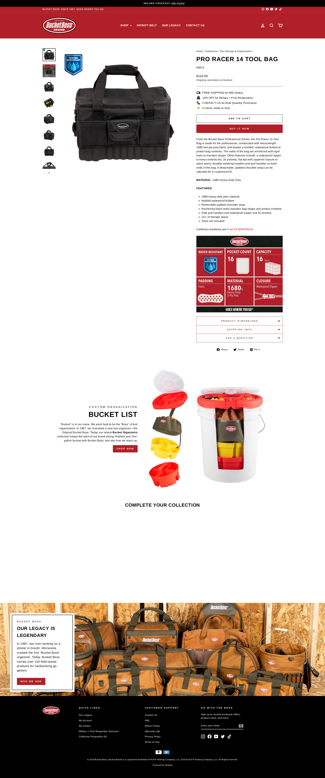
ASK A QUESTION (239, 338)
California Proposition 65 (93, 736)
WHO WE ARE (31, 681)
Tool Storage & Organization (236, 51)
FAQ (147, 720)
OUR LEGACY (171, 25)
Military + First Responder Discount (98, 731)
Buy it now (240, 128)
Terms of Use (152, 742)
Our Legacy (85, 715)
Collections (211, 51)
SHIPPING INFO (239, 329)
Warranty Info (152, 731)
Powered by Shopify (162, 765)
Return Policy (152, 726)
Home (199, 51)
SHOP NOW (125, 448)
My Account (85, 720)
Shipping (201, 80)
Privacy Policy (153, 736)
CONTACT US (195, 25)
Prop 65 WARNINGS (240, 229)
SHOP (124, 25)
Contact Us (151, 715)
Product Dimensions (239, 321)
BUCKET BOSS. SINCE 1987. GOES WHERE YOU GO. (73, 9)
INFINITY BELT (147, 25)
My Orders (85, 726)
